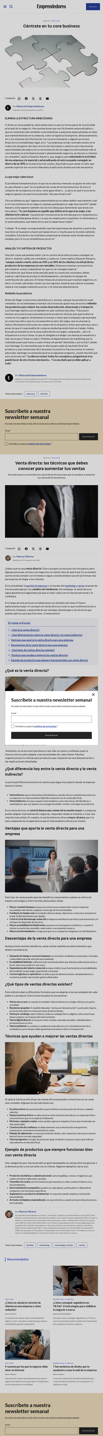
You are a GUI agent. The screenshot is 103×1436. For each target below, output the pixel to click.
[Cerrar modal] (93, 694)
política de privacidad (46, 726)
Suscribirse (51, 735)
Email (14, 713)
